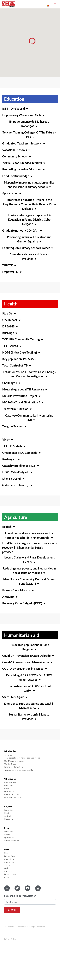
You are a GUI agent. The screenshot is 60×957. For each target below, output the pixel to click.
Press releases (10, 874)
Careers (8, 871)
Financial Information (13, 767)
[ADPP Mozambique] (8, 4)
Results (7, 828)
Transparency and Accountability (18, 770)
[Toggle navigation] (55, 4)
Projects (8, 807)
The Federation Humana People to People (22, 758)
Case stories (9, 859)
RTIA (6, 877)
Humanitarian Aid (11, 794)
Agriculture (9, 791)
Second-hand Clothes (13, 798)
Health (7, 788)
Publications (9, 856)
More (6, 850)
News (6, 853)
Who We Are (10, 751)
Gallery (7, 868)
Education (8, 785)
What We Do (10, 779)
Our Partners (10, 764)
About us (8, 755)
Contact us (9, 862)
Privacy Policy (10, 939)
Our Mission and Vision (14, 761)
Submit (12, 910)
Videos (7, 865)
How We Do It (10, 782)
